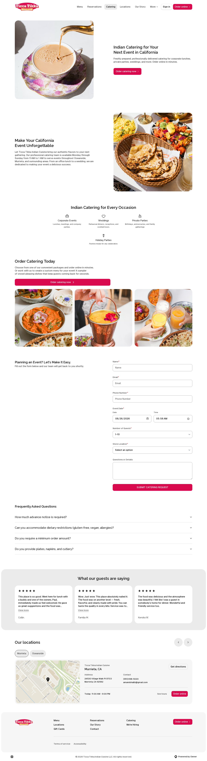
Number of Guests (126, 428)
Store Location (124, 444)
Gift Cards (59, 728)
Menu (80, 6)
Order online (179, 693)
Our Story (140, 6)
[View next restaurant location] (188, 642)
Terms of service (62, 744)
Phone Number (124, 392)
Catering (110, 6)
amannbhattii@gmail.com (135, 682)
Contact (94, 728)
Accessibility (80, 744)
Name (120, 361)
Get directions (178, 666)
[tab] (22, 653)
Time (156, 412)
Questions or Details (123, 459)
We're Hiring (132, 724)
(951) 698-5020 (131, 679)
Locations (125, 6)
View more (23, 610)
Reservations (94, 6)
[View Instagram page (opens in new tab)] (12, 756)
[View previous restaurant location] (178, 642)
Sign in (166, 6)
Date (115, 412)
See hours (162, 694)
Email (120, 377)
